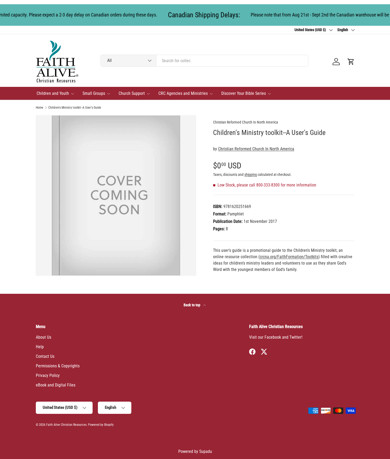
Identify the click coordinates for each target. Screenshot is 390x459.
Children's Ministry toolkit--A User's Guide (74, 107)
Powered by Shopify (101, 425)
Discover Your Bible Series (243, 93)
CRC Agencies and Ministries (183, 93)
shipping (250, 174)
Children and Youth (53, 93)
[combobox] (204, 60)
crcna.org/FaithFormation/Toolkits (289, 256)
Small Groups (94, 93)
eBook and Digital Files (55, 385)
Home (39, 107)
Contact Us (45, 356)
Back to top (192, 305)
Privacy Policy (48, 375)
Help (40, 346)
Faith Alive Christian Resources (66, 425)
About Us (43, 337)
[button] (351, 61)
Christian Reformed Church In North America (245, 122)
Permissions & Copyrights (58, 365)
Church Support (132, 93)
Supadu (205, 451)
